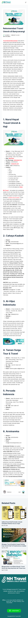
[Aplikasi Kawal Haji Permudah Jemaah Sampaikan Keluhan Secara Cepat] (14, 513)
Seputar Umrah (6, 36)
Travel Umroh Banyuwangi (10, 40)
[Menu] (25, 2)
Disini (21, 187)
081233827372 (18, 160)
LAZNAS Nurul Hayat (13, 197)
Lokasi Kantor (15, 610)
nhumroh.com (15, 163)
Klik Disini (11, 158)
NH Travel (5, 190)
